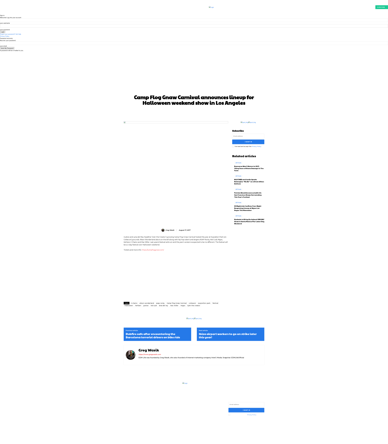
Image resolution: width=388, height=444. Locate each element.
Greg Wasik (169, 230)
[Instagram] (139, 361)
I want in (248, 142)
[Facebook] (126, 415)
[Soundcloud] (146, 361)
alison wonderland (147, 303)
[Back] (0, 13)
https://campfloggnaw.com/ (153, 250)
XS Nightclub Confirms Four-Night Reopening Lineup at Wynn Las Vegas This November (247, 208)
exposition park (204, 303)
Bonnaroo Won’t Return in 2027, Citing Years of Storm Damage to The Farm (249, 168)
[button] (348, 7)
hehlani (138, 305)
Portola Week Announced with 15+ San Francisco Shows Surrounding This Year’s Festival (247, 195)
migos (183, 305)
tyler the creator (193, 305)
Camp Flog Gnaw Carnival (177, 303)
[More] (233, 111)
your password (5, 29)
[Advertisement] (194, 66)
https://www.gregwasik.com (150, 354)
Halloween (129, 305)
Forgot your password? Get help (10, 34)
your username (5, 23)
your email (3, 46)
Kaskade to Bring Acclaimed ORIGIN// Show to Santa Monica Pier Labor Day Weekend (249, 221)
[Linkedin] (143, 361)
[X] (150, 361)
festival (215, 303)
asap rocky (160, 303)
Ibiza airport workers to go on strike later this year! (228, 335)
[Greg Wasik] (163, 230)
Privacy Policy (4, 36)
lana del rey (163, 305)
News (207, 90)
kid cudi (154, 305)
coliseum (192, 303)
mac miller (174, 305)
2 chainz (134, 303)
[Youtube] (142, 415)
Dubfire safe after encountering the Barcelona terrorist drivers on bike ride (153, 335)
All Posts (182, 90)
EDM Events (196, 90)
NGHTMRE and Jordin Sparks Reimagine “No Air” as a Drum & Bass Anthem (249, 181)
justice (146, 305)
